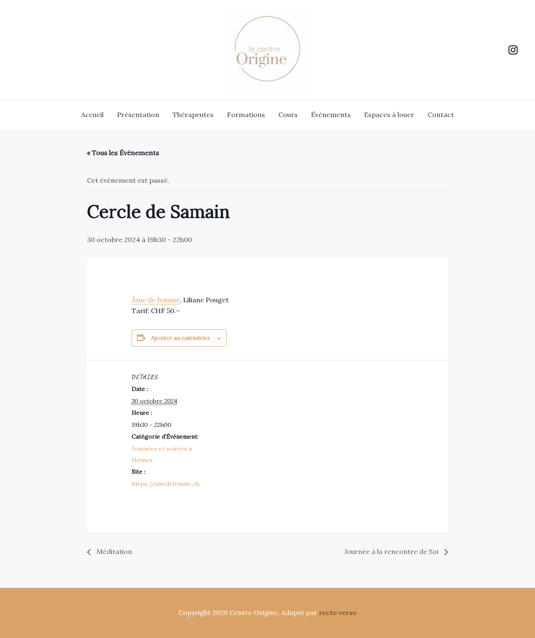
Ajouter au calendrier (180, 338)
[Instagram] (513, 50)
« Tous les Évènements (123, 152)
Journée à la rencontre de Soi (392, 551)
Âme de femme (156, 300)
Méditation (113, 551)
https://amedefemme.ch (165, 483)
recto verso (338, 612)
